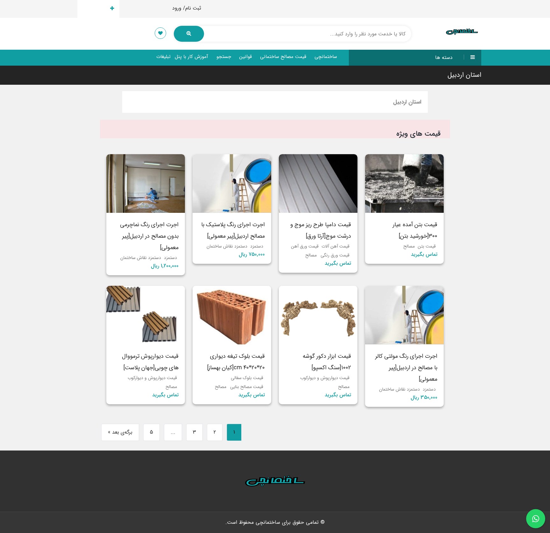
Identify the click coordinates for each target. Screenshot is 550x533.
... (173, 432)
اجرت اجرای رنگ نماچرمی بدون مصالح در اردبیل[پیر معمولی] (149, 236)
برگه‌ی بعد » (120, 432)
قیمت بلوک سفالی (247, 377)
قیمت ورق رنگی (335, 255)
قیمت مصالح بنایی (246, 386)
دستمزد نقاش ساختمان (227, 246)
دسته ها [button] (444, 57)
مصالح (409, 246)
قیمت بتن (427, 246)
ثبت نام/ (192, 8)
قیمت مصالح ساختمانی (283, 57)
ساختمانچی (325, 57)
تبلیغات (163, 57)
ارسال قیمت (94, 9)
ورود (176, 8)
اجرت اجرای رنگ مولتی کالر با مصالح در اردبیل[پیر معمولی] (406, 368)
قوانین (245, 57)
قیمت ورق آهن (305, 246)
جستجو (223, 57)
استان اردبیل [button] (407, 101)
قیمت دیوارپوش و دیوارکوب (324, 377)
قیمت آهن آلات (335, 246)
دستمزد (256, 246)
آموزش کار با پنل (191, 57)
